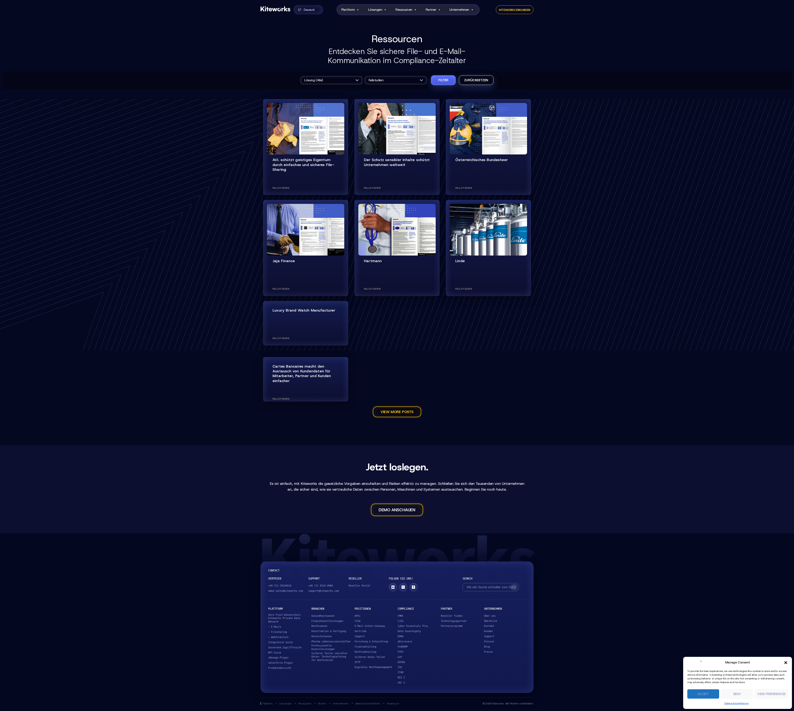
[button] (786, 663)
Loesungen (285, 703)
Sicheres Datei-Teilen (370, 657)
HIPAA (401, 662)
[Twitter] (403, 587)
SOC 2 (401, 682)
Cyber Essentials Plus (413, 626)
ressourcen (404, 9)
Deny (737, 694)
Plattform (348, 9)
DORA (400, 636)
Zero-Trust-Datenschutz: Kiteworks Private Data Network (284, 618)
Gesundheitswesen (323, 615)
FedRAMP (403, 646)
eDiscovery (405, 641)
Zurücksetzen (476, 80)
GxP (400, 657)
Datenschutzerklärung (736, 703)
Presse (488, 651)
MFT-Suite (274, 652)
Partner (322, 703)
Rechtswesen (319, 626)
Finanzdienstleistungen (327, 621)
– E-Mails (274, 626)
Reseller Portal (359, 585)
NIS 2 (401, 677)
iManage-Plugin (278, 657)
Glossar (489, 641)
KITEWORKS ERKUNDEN (514, 10)
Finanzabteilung (365, 646)
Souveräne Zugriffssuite (284, 647)
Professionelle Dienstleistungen (323, 647)
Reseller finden (452, 615)
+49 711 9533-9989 (320, 585)
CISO (357, 621)
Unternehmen (459, 9)
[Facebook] (413, 587)
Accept (703, 694)
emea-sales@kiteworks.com (285, 590)
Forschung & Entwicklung (371, 641)
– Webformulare (278, 637)
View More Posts (397, 411)
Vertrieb (360, 631)
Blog (487, 646)
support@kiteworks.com (323, 590)
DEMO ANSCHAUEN (397, 510)
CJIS (400, 621)
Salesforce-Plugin (280, 662)
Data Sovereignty (409, 631)
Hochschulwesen (321, 636)
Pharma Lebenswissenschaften (330, 641)
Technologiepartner (454, 621)
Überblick (490, 621)
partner (431, 9)
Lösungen (375, 9)
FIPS (400, 651)
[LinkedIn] (393, 587)
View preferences (771, 694)
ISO (400, 667)
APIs (357, 615)
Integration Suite (280, 642)
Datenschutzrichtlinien (367, 703)
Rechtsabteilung (365, 651)
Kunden (488, 631)
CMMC (400, 615)
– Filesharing (277, 632)
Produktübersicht (279, 668)
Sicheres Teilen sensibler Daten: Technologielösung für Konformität (329, 657)
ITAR (400, 672)
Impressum (393, 703)
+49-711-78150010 (279, 585)
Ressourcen (304, 703)
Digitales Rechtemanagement (373, 667)
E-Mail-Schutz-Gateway (370, 626)
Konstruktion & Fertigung (328, 631)
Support (360, 636)
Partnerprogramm (452, 626)
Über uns (490, 615)
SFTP (357, 662)
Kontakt (489, 626)
